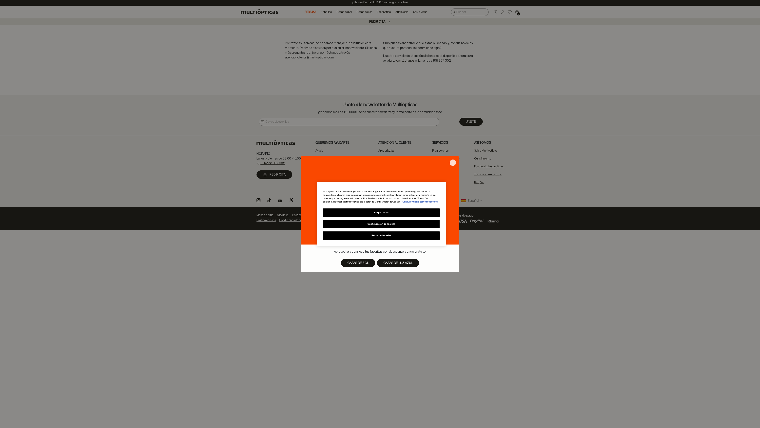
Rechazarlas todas (381, 235)
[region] (381, 214)
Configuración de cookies (381, 224)
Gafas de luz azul (398, 263)
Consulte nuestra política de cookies (420, 202)
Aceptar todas (381, 212)
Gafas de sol (358, 263)
